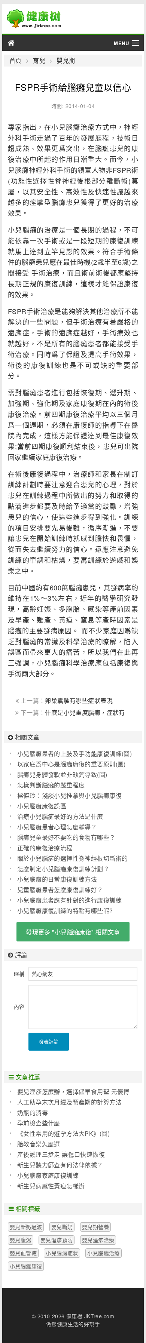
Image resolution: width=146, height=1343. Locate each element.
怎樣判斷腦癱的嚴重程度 (51, 785)
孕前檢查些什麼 (38, 1123)
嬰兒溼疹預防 (56, 1240)
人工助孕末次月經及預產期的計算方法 (69, 1102)
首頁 (15, 61)
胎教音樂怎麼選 (38, 1144)
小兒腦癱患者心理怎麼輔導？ (57, 827)
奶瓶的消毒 (32, 1112)
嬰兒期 (66, 61)
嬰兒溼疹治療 (98, 1240)
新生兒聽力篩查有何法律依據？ (60, 1165)
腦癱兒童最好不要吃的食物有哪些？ (66, 837)
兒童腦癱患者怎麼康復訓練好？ (60, 889)
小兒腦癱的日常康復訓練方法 (57, 879)
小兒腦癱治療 (103, 1253)
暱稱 (19, 973)
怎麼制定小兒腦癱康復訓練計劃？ (63, 868)
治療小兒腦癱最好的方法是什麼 (60, 816)
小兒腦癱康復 (26, 1266)
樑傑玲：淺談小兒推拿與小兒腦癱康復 (69, 795)
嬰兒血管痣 (23, 1253)
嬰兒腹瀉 (20, 1240)
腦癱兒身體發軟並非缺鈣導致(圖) (62, 774)
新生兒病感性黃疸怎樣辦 (51, 1185)
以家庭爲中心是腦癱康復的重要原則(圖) (71, 764)
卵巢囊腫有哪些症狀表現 (79, 700)
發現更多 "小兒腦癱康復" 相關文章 (73, 932)
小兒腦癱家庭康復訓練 (48, 1175)
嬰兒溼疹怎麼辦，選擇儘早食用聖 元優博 (73, 1091)
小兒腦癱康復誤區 (41, 806)
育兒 (39, 61)
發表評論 (48, 1041)
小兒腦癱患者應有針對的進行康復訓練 (69, 900)
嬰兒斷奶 (62, 1226)
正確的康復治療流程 (45, 847)
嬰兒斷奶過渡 (26, 1226)
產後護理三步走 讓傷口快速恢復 (61, 1154)
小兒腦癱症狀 (62, 1253)
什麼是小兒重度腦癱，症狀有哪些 (70, 716)
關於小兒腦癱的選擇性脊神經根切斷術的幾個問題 (69, 858)
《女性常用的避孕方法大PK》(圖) (63, 1133)
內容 (19, 1006)
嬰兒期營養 (95, 1226)
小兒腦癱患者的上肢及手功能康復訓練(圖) (74, 753)
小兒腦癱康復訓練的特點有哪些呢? (65, 910)
